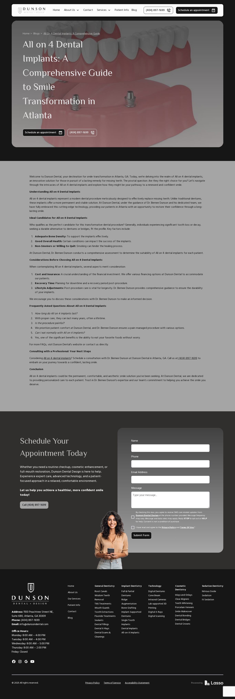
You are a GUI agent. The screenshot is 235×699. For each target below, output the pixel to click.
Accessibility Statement (137, 683)
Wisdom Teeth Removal (102, 598)
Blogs (36, 33)
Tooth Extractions (104, 612)
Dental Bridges (182, 620)
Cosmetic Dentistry (180, 588)
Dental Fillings (102, 624)
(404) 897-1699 (187, 358)
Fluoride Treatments (105, 616)
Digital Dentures (156, 591)
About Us (72, 592)
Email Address (139, 472)
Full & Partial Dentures (127, 593)
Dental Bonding (183, 616)
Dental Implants (129, 629)
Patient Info (122, 10)
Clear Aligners (182, 599)
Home (56, 10)
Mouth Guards (102, 608)
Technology (154, 586)
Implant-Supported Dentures (131, 614)
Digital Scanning (156, 616)
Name (134, 441)
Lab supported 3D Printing (157, 606)
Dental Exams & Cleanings (103, 635)
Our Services (74, 599)
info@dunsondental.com (34, 624)
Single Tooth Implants (128, 622)
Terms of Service (112, 683)
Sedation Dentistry (212, 586)
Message (136, 488)
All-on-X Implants (130, 633)
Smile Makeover (183, 612)
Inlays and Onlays (183, 595)
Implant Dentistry (131, 586)
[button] (71, 10)
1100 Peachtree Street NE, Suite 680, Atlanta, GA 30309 (33, 614)
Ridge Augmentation (129, 602)
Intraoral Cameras (157, 600)
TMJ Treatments (103, 604)
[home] (31, 10)
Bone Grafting (128, 608)
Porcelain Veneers (184, 607)
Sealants (99, 620)
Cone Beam (154, 596)
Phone (134, 457)
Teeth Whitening (184, 603)
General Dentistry (104, 586)
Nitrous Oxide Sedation (209, 593)
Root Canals (101, 591)
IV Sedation (208, 600)
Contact (88, 10)
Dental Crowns (182, 624)
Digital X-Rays (155, 612)
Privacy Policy (92, 683)
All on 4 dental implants (57, 358)
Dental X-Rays (102, 629)
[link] (207, 682)
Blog (134, 10)
